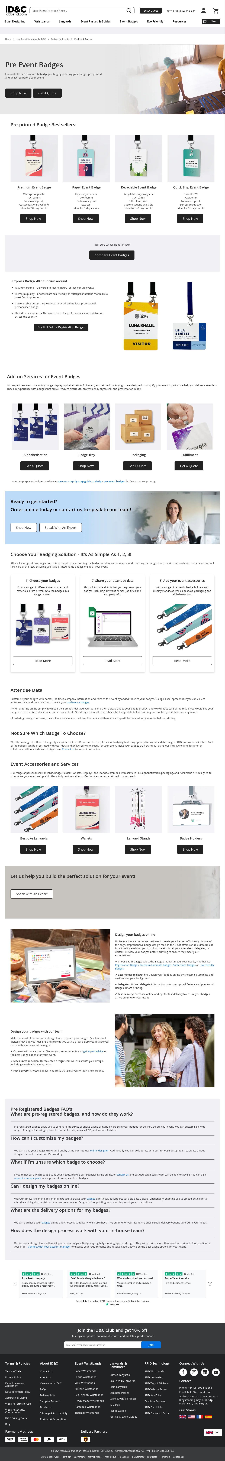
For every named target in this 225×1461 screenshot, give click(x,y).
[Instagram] (194, 1372)
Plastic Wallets (118, 1410)
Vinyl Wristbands (85, 1383)
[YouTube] (216, 1372)
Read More (43, 661)
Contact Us (46, 1371)
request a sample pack (27, 1178)
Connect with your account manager (49, 1246)
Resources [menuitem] (180, 21)
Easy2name (79, 1456)
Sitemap (45, 1413)
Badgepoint (178, 1456)
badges (91, 1198)
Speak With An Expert (60, 527)
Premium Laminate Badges (156, 965)
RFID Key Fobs (152, 1395)
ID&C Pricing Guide (16, 1418)
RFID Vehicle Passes (156, 1389)
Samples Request (50, 1401)
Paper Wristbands (85, 1371)
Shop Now (18, 93)
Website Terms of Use (18, 1403)
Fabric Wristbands (85, 1377)
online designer (99, 1150)
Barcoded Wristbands (87, 1406)
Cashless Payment (155, 1401)
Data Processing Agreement (14, 1384)
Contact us (68, 749)
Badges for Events (60, 39)
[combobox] (82, 10)
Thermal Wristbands (87, 1412)
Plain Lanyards (118, 1386)
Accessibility (60, 1413)
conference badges (78, 702)
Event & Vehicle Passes (123, 1398)
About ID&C (49, 1363)
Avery (56, 1456)
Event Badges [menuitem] (129, 21)
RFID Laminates (153, 1377)
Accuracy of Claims (16, 1397)
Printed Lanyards (120, 1375)
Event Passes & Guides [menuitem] (96, 21)
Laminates (117, 1367)
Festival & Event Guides (123, 1416)
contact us (123, 1174)
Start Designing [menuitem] (15, 21)
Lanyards (117, 1363)
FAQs (43, 1389)
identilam (66, 1456)
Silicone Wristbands (86, 1389)
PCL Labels (124, 1456)
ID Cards (115, 1404)
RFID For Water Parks (156, 1413)
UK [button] (216, 1432)
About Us (45, 1377)
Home (8, 39)
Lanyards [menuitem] (65, 21)
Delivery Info (47, 1395)
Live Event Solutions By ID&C (31, 39)
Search (129, 10)
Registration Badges (127, 965)
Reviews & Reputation (53, 1419)
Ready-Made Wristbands (89, 1401)
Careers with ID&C (51, 1383)
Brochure (45, 1407)
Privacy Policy (13, 1377)
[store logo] (16, 10)
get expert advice (93, 1051)
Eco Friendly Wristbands (89, 1395)
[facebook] (183, 1372)
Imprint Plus (110, 1456)
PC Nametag (138, 1456)
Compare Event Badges (112, 255)
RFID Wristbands (154, 1371)
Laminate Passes (119, 1392)
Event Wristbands (88, 1363)
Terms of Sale (13, 1371)
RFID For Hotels (153, 1407)
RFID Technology (157, 1363)
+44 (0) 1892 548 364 (182, 10)
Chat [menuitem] (213, 21)
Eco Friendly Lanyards (122, 1380)
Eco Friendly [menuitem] (155, 21)
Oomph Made (95, 1456)
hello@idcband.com (199, 1392)
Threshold (165, 1456)
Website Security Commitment (15, 1411)
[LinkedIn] (205, 1372)
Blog (7, 1424)
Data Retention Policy (17, 1391)
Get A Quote (150, 10)
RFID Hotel (152, 1456)
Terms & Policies (17, 1363)
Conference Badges (184, 965)
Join (151, 1345)
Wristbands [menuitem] (42, 21)
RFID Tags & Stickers (156, 1383)
